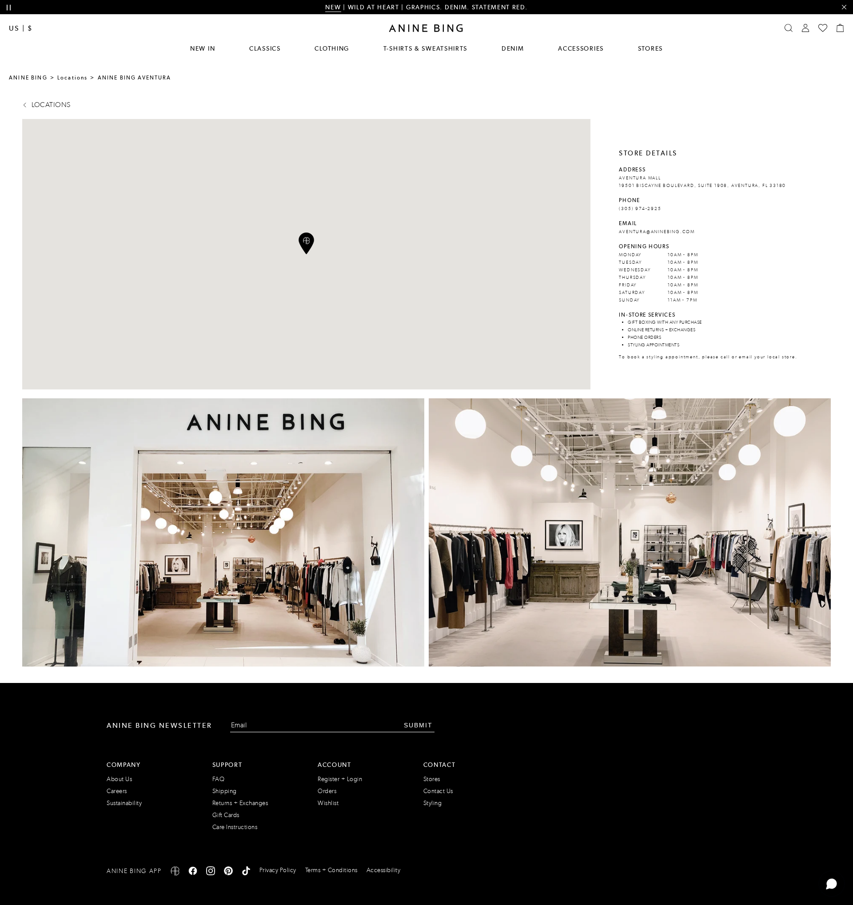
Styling (432, 803)
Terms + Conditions (331, 870)
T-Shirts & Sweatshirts (425, 48)
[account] (805, 28)
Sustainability (124, 803)
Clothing (332, 48)
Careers (117, 791)
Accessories (581, 48)
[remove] (843, 7)
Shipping (224, 791)
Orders (327, 791)
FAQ (218, 779)
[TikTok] (246, 872)
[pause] (8, 7)
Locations (72, 78)
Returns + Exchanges (240, 803)
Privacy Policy (277, 870)
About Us (119, 779)
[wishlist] (822, 28)
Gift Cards (225, 815)
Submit (418, 725)
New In (202, 48)
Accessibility (384, 870)
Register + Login (340, 779)
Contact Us (438, 791)
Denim (513, 48)
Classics (265, 48)
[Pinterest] (228, 872)
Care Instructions (235, 827)
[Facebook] (192, 872)
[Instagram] (210, 872)
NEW (333, 7)
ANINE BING (28, 78)
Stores (650, 48)
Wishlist (328, 803)
